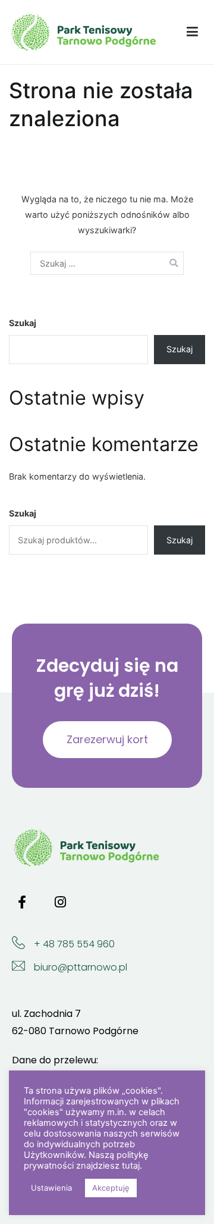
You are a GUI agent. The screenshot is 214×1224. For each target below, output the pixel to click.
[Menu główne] (192, 32)
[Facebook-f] (22, 902)
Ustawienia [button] (51, 1187)
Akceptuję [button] (111, 1187)
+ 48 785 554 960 (74, 944)
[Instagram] (60, 902)
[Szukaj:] (107, 263)
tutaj (131, 1165)
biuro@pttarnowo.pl (80, 967)
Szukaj (22, 323)
